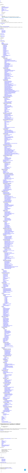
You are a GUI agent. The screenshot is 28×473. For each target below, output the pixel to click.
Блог (2, 419)
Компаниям (3, 418)
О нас (2, 8)
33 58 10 (2, 33)
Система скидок (4, 442)
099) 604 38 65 (3, 31)
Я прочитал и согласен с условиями (9, 438)
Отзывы (3, 443)
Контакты (3, 420)
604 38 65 (3, 35)
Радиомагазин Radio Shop (5, 421)
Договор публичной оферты (5, 445)
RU (5, 24)
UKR (3, 24)
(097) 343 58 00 (3, 459)
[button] (2, 18)
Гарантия (3, 9)
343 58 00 (3, 34)
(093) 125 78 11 (3, 32)
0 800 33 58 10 (3, 30)
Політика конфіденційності (5, 10)
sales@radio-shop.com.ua (3, 462)
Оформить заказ (2, 40)
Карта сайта (3, 446)
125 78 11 (3, 36)
